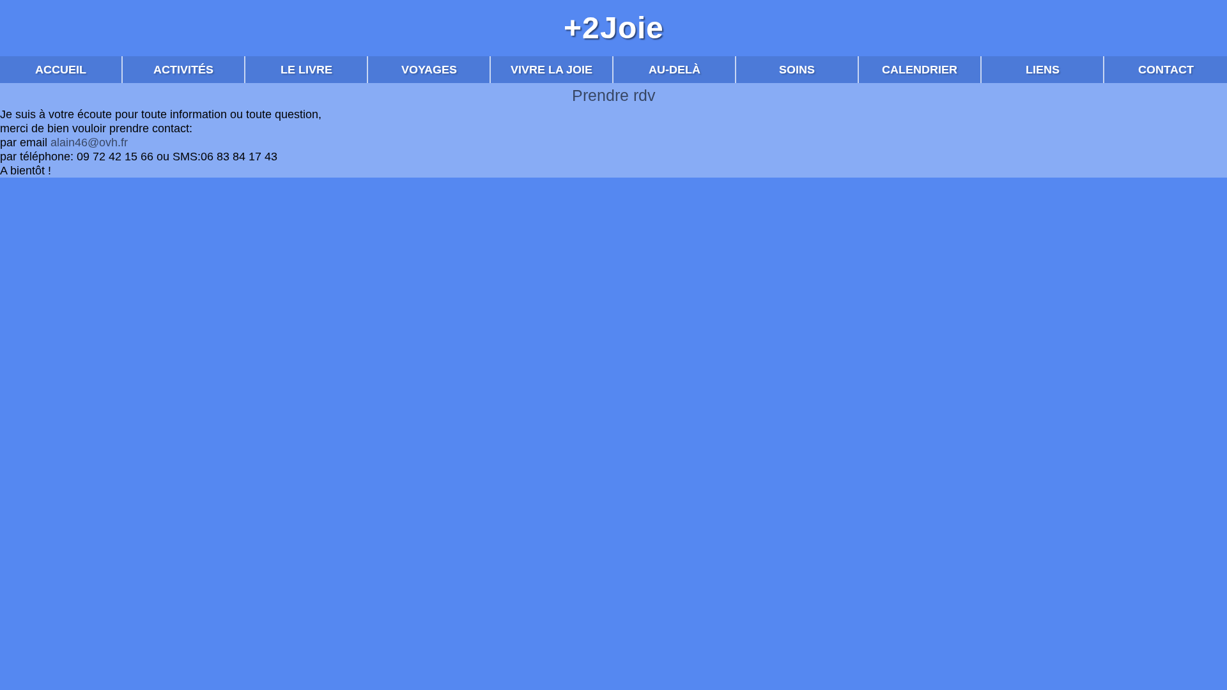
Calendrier (919, 69)
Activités (183, 69)
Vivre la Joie (551, 69)
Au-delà (674, 69)
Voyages (429, 69)
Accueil (60, 69)
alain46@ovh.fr (89, 142)
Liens (1043, 69)
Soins (797, 69)
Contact (1166, 69)
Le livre (306, 69)
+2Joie (614, 28)
